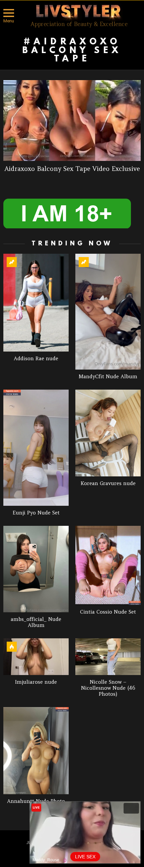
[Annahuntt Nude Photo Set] (36, 750)
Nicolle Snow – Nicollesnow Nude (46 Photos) (108, 688)
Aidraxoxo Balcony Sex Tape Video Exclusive (72, 169)
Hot (12, 647)
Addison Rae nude (36, 358)
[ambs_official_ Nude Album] (36, 569)
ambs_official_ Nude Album (36, 622)
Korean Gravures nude (108, 483)
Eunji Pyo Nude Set (36, 512)
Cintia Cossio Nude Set (108, 612)
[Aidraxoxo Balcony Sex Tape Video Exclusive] (72, 120)
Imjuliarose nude (36, 682)
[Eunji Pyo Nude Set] (36, 448)
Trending (12, 262)
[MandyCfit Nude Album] (108, 312)
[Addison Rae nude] (36, 303)
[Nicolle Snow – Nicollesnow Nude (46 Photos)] (108, 656)
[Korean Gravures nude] (108, 433)
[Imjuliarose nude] (36, 656)
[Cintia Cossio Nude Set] (108, 565)
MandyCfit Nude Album (108, 376)
